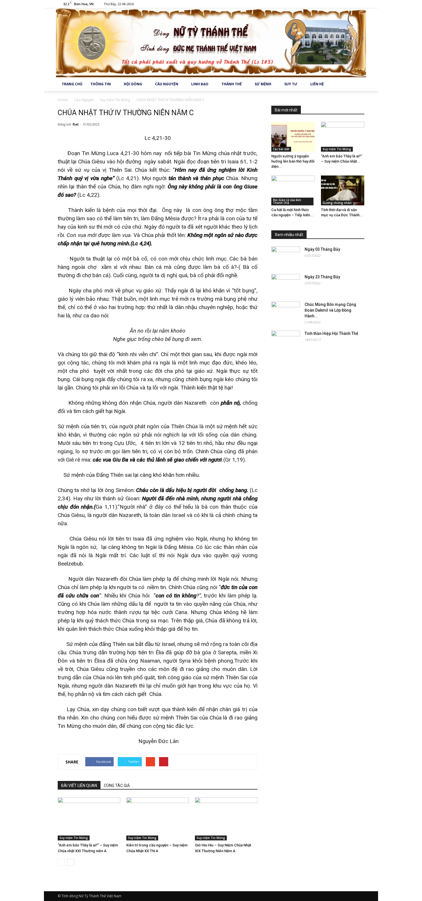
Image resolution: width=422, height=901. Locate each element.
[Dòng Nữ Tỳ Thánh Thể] (211, 42)
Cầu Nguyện (166, 84)
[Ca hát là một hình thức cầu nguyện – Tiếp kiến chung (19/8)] (293, 190)
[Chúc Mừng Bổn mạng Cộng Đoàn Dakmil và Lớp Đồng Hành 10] (285, 312)
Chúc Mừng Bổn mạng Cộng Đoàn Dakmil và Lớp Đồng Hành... (330, 310)
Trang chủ (72, 84)
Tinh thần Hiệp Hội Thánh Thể (331, 333)
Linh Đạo (199, 84)
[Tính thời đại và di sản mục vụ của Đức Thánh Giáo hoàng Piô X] (343, 190)
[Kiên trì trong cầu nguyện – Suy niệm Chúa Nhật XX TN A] (157, 818)
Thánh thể (231, 84)
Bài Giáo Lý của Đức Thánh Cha (287, 201)
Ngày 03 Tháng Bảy (322, 249)
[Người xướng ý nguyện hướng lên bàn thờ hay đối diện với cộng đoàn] (293, 137)
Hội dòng (133, 84)
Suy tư (290, 84)
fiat (76, 124)
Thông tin (100, 84)
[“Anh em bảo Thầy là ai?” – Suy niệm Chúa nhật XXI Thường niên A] (89, 818)
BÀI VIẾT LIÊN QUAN (79, 785)
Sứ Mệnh (263, 84)
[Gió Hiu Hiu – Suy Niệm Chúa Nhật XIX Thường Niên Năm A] (226, 818)
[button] (357, 84)
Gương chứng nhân (337, 203)
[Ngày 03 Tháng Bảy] (285, 256)
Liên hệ (317, 84)
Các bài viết (281, 149)
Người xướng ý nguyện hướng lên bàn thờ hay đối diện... (292, 161)
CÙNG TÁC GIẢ (117, 785)
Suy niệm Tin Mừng (73, 838)
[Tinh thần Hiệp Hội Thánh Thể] (285, 341)
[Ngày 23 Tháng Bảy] (285, 284)
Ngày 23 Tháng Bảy (322, 277)
